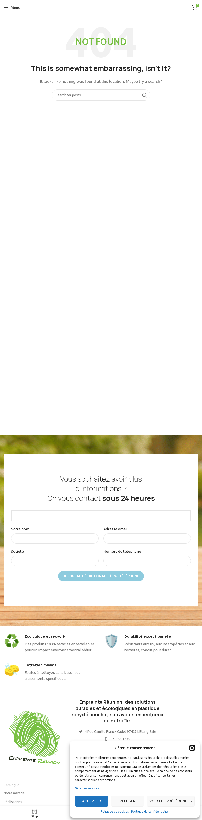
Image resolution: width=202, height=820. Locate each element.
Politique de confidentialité (150, 811)
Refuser (127, 801)
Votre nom (20, 529)
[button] (192, 747)
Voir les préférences (170, 801)
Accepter (91, 801)
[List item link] (117, 739)
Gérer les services (87, 788)
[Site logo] (101, 7)
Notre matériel (15, 793)
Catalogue (11, 785)
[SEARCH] (144, 95)
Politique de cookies (115, 811)
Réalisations (13, 802)
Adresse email (115, 529)
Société (17, 551)
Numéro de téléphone (122, 551)
